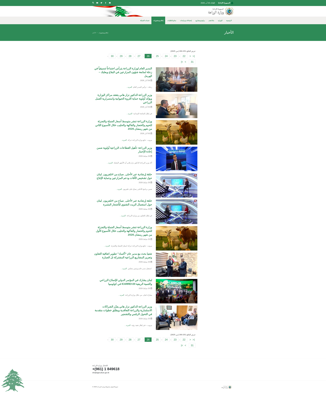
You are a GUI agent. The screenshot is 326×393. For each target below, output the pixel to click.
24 (166, 56)
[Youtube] (97, 3)
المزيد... (129, 87)
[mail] (110, 3)
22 (184, 56)
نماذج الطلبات (171, 20)
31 (192, 61)
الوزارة (220, 20)
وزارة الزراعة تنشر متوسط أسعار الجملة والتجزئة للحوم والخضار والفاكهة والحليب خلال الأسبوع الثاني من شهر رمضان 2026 (123, 125)
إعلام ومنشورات (158, 20)
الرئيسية (229, 20)
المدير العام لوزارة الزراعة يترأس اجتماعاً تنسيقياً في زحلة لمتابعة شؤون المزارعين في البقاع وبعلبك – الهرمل (123, 72)
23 (175, 56)
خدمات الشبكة (144, 20)
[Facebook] (105, 3)
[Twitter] (101, 3)
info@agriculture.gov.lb (100, 373)
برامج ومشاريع (200, 20)
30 (112, 56)
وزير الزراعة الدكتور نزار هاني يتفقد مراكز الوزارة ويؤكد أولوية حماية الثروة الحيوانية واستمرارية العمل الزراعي (123, 98)
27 (139, 56)
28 (130, 56)
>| (182, 61)
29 (121, 56)
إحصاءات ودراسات (186, 20)
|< (194, 56)
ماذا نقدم (211, 20)
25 (157, 56)
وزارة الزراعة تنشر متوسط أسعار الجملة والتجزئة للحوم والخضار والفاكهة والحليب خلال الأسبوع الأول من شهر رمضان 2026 (124, 231)
